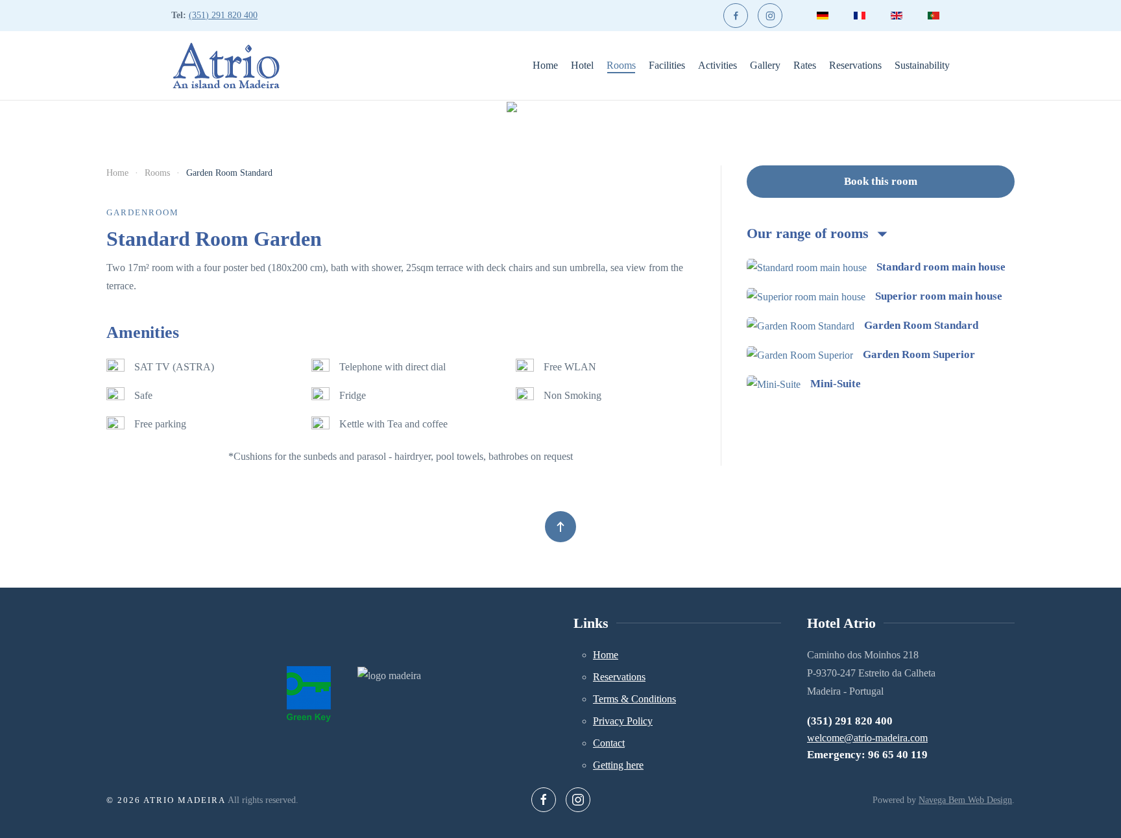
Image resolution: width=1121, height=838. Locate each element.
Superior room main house (938, 296)
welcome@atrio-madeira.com (867, 737)
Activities (717, 65)
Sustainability (922, 65)
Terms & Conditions (634, 698)
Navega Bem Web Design (965, 800)
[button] (560, 526)
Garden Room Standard (921, 325)
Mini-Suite (835, 383)
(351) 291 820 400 (223, 15)
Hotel (582, 65)
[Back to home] (226, 65)
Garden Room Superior (919, 354)
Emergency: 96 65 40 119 (867, 754)
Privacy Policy (623, 720)
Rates (804, 65)
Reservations (855, 65)
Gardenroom (142, 212)
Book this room (880, 181)
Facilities (667, 65)
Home (545, 65)
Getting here (618, 765)
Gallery (765, 65)
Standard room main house (941, 267)
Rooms (621, 65)
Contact (609, 742)
